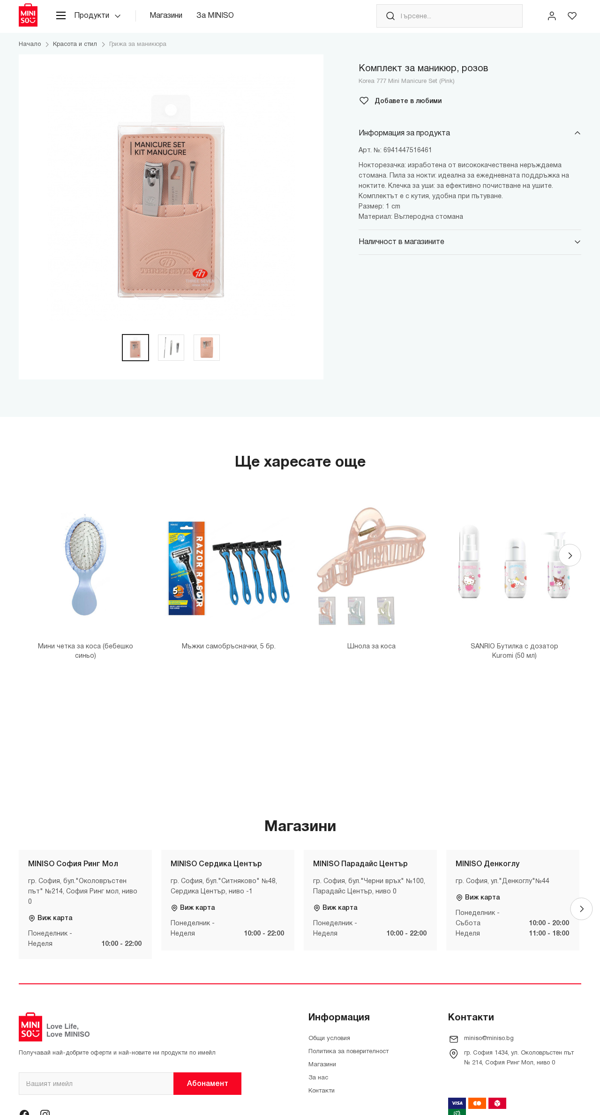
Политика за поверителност (348, 1052)
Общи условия (329, 1038)
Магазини (166, 16)
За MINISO (215, 16)
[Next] (570, 555)
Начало (30, 44)
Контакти (321, 1091)
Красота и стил (75, 44)
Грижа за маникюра (137, 44)
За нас (318, 1078)
